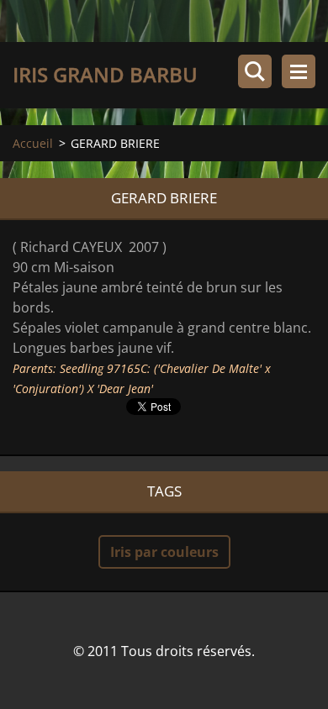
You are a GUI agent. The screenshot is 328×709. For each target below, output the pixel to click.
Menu (298, 71)
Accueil (33, 143)
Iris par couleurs (164, 552)
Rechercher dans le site (255, 71)
